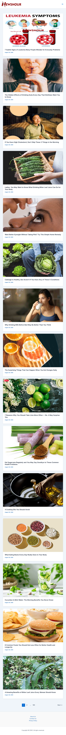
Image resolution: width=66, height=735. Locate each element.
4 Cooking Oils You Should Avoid (17, 509)
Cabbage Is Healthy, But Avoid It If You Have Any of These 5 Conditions (32, 280)
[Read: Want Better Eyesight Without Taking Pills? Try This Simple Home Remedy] (33, 215)
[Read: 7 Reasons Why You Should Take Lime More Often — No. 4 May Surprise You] (33, 395)
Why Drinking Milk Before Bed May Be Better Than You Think (28, 325)
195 (34, 705)
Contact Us (33, 718)
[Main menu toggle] (62, 4)
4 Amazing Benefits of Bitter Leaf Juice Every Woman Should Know (30, 692)
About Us (33, 716)
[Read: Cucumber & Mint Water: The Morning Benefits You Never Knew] (33, 580)
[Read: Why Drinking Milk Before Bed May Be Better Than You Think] (33, 305)
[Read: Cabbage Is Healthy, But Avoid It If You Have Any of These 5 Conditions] (33, 260)
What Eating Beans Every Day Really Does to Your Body (26, 555)
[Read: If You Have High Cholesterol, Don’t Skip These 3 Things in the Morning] (33, 122)
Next (60, 705)
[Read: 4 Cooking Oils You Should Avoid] (33, 490)
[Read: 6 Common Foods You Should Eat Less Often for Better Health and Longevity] (33, 625)
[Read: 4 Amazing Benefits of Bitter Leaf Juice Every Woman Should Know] (33, 672)
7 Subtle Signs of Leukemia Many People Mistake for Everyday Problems (32, 50)
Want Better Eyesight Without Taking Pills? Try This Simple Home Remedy (33, 234)
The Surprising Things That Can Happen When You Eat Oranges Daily (31, 370)
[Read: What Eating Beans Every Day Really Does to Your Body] (33, 535)
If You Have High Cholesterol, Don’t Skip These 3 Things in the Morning (32, 142)
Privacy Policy (33, 720)
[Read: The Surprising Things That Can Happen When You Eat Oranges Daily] (33, 350)
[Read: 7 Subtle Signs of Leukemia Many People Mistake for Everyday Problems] (33, 30)
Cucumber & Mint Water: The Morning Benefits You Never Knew (29, 600)
